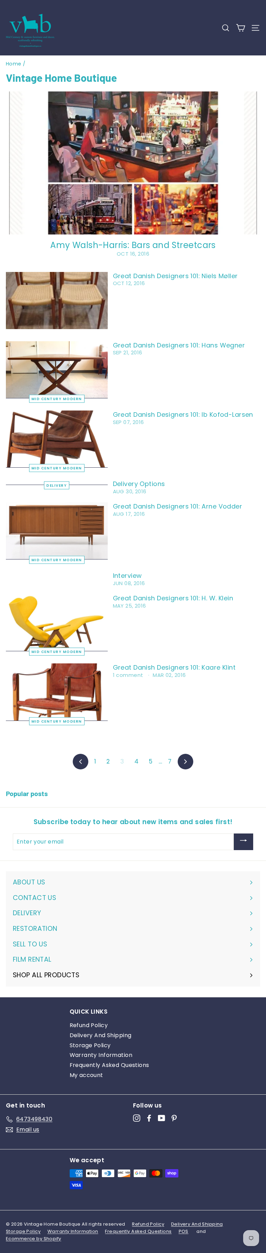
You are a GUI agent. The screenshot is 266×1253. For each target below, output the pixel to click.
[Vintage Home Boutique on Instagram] (136, 1118)
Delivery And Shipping (101, 1035)
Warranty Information (101, 1055)
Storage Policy (90, 1045)
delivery (56, 485)
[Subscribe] (243, 841)
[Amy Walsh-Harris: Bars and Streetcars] (133, 163)
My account (86, 1075)
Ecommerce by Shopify (33, 1238)
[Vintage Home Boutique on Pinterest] (174, 1118)
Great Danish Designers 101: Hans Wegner (179, 345)
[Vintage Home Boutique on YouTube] (161, 1118)
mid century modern (57, 399)
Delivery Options (139, 483)
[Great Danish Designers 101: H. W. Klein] (57, 622)
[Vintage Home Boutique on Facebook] (149, 1118)
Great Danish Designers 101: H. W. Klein (173, 598)
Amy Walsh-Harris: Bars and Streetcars (133, 245)
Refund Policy (89, 1025)
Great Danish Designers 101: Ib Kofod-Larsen (183, 414)
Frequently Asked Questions (109, 1065)
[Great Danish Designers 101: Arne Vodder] (57, 530)
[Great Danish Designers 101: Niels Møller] (57, 300)
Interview (127, 575)
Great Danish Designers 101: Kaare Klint (174, 667)
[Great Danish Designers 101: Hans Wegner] (57, 369)
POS (183, 1231)
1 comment (129, 675)
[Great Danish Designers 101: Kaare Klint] (57, 692)
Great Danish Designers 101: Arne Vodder (177, 506)
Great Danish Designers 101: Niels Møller (175, 276)
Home (13, 63)
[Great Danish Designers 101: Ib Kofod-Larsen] (57, 439)
